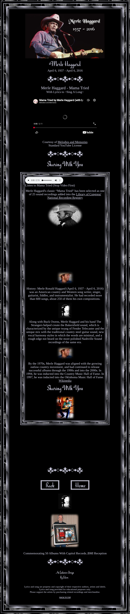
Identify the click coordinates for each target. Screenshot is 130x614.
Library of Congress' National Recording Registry (74, 196)
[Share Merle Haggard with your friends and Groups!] (65, 168)
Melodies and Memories (72, 142)
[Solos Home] (80, 488)
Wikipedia (65, 380)
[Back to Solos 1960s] (50, 488)
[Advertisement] (65, 249)
